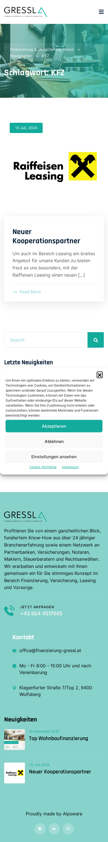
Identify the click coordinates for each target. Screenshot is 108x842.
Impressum (70, 467)
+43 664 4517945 (41, 614)
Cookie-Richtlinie (42, 467)
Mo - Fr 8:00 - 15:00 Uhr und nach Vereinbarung (55, 669)
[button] (99, 374)
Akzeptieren (54, 425)
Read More (30, 291)
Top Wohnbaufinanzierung (58, 738)
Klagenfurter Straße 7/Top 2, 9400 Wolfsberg (55, 691)
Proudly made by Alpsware (54, 813)
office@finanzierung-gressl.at (50, 650)
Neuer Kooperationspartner (46, 236)
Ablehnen (54, 441)
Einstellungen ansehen (54, 456)
